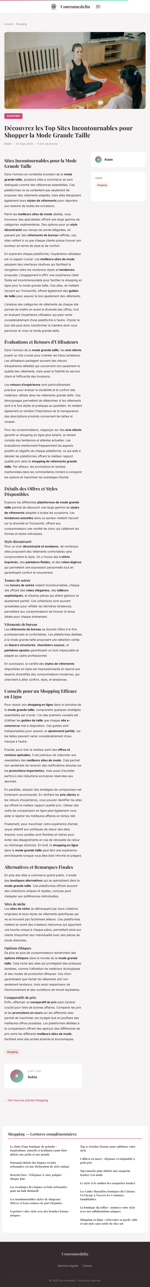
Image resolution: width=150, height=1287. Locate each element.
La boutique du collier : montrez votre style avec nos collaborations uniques (107, 1209)
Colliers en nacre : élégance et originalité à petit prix (107, 1160)
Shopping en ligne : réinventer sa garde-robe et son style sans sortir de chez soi (109, 1221)
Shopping (21, 24)
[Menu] (98, 7)
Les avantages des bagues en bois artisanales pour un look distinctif (38, 1189)
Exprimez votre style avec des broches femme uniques (39, 1213)
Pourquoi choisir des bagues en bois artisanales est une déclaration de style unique (40, 1164)
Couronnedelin (75, 6)
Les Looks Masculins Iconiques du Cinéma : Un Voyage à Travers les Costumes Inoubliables (108, 1195)
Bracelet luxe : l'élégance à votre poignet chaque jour (35, 1177)
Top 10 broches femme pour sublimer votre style (108, 1148)
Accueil (8, 24)
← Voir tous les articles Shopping (26, 1100)
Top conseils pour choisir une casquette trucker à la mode (105, 1172)
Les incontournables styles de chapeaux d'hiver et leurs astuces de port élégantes (36, 1201)
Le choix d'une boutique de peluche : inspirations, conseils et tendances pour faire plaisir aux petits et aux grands (38, 1150)
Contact (87, 1265)
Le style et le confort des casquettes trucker (107, 1183)
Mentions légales (68, 1265)
